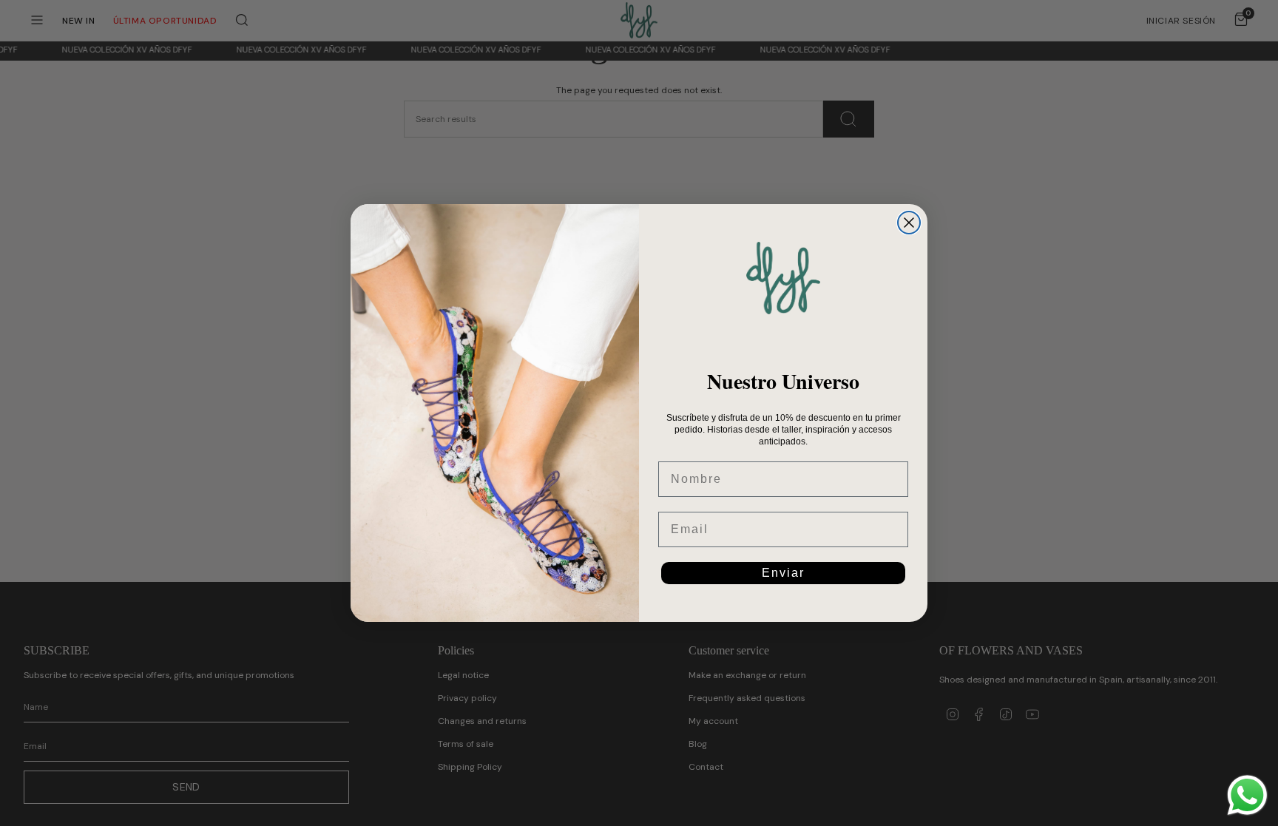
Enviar (783, 572)
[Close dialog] (909, 222)
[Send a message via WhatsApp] (1247, 795)
